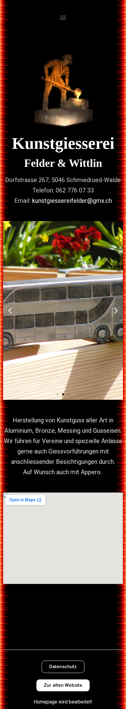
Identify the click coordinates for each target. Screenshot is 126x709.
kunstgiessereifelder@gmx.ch (72, 200)
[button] (63, 17)
